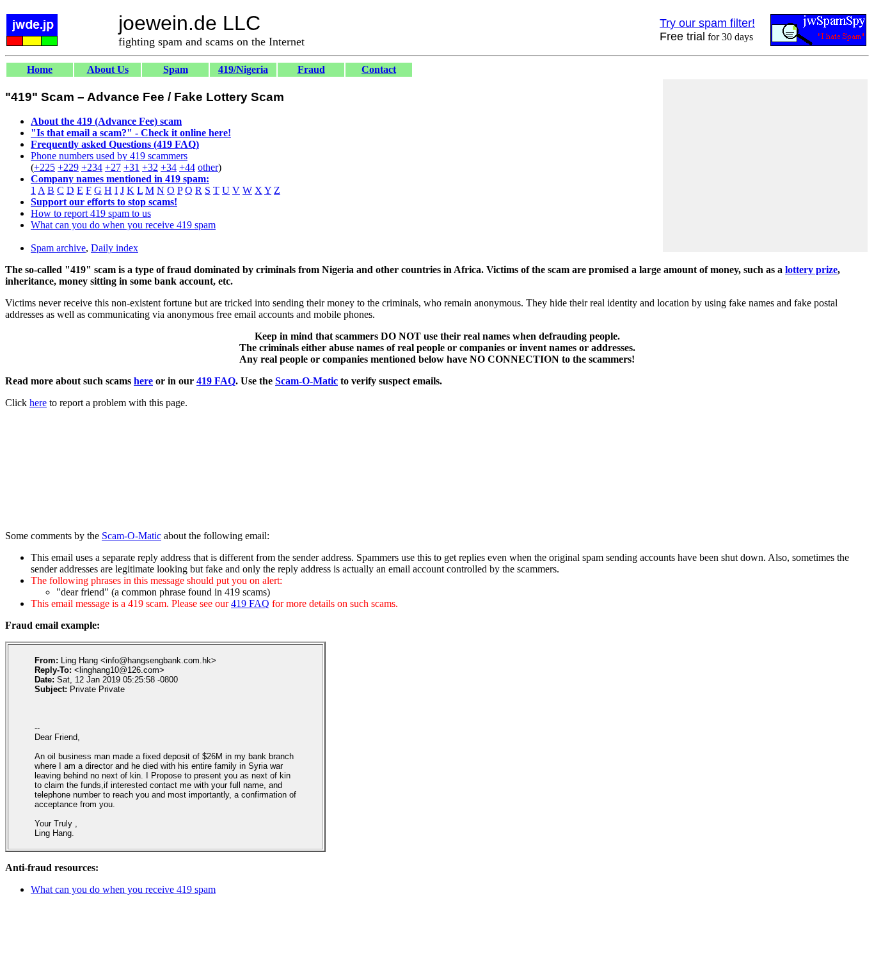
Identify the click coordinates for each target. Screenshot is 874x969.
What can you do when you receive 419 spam (123, 224)
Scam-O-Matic (306, 380)
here (143, 380)
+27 (113, 167)
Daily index (114, 247)
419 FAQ (215, 380)
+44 (187, 167)
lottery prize (811, 269)
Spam (175, 69)
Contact (379, 69)
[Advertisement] (765, 166)
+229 (68, 167)
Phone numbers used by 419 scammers (109, 155)
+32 (150, 167)
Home (39, 69)
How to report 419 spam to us (91, 213)
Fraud (311, 69)
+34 (169, 167)
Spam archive (58, 247)
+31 (131, 167)
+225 (44, 167)
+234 (91, 167)
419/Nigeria (243, 69)
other (208, 167)
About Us (108, 69)
